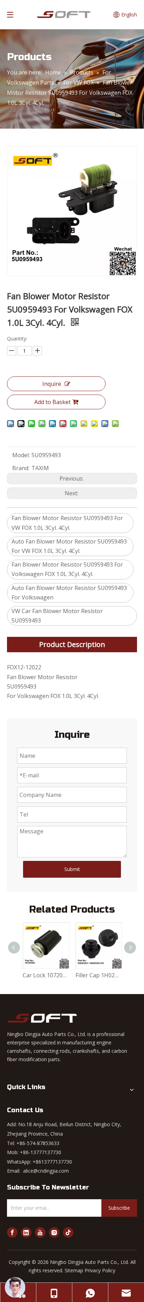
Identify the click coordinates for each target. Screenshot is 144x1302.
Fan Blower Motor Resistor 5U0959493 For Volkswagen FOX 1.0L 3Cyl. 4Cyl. (67, 569)
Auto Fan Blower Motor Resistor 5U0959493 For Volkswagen (69, 592)
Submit (72, 869)
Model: (21, 455)
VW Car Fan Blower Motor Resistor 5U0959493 (57, 615)
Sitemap (74, 1270)
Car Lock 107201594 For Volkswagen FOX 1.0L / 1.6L (46, 975)
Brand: (20, 468)
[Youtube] (40, 1232)
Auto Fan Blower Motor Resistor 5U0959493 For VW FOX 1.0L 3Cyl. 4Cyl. (69, 546)
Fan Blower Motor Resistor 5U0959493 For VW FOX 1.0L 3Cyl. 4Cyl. (67, 522)
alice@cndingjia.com (46, 1170)
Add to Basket (52, 402)
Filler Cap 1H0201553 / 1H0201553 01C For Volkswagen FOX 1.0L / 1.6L (98, 975)
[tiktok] (68, 1232)
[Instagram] (54, 1232)
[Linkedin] (26, 1232)
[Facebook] (12, 1232)
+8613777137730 (52, 1161)
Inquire (51, 384)
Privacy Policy (100, 1270)
